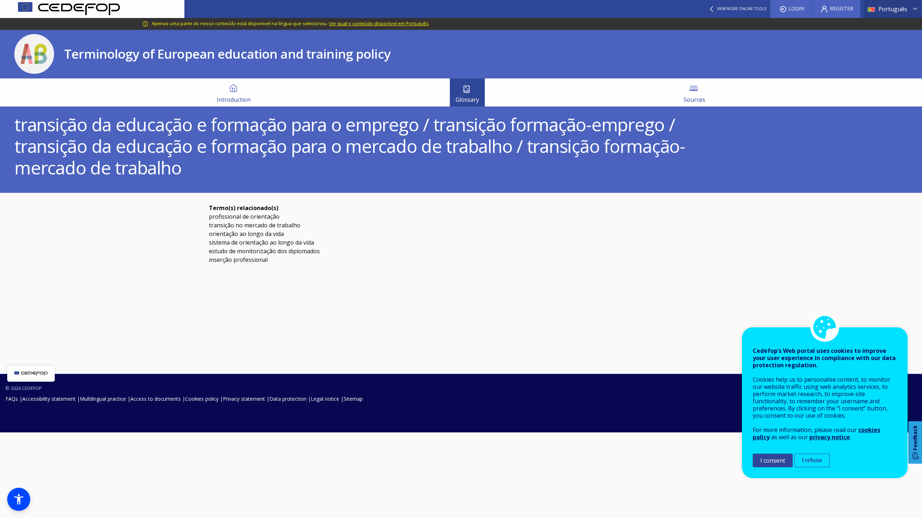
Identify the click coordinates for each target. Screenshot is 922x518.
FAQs (11, 398)
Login (796, 8)
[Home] (92, 9)
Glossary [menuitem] (467, 100)
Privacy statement (244, 398)
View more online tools (741, 8)
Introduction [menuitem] (234, 100)
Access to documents (155, 398)
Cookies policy (202, 398)
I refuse (812, 460)
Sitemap (353, 398)
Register (841, 8)
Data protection (287, 398)
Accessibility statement (49, 398)
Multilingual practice (103, 398)
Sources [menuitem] (694, 100)
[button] (18, 499)
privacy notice (829, 437)
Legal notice (325, 398)
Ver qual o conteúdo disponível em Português (379, 23)
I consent (772, 460)
